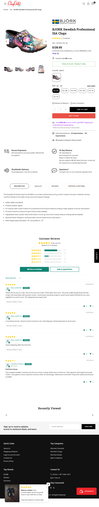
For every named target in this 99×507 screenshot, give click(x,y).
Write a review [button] (34, 269)
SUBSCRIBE (88, 427)
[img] (10, 284)
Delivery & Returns (61, 103)
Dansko (6, 478)
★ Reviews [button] (97, 256)
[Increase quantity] (65, 109)
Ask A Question (78, 103)
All (11, 10)
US (61, 86)
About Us (7, 448)
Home (6, 10)
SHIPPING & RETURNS (76, 186)
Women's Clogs (56, 452)
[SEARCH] (83, 3)
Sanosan (7, 481)
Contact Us (8, 458)
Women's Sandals (57, 448)
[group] (26, 40)
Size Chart (91, 86)
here (90, 172)
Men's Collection (56, 458)
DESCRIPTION (19, 186)
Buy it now (73, 116)
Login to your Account (12, 455)
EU (58, 86)
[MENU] (5, 3)
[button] (46, 41)
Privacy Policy (9, 461)
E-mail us (56, 478)
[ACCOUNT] (88, 3)
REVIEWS (55, 186)
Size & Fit (38, 186)
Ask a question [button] (64, 269)
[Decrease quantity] (55, 109)
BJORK (54, 25)
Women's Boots (56, 455)
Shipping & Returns (11, 452)
